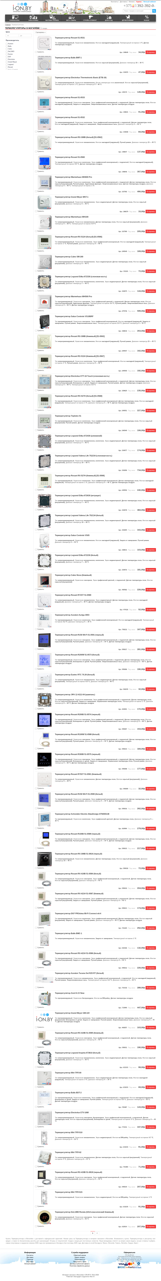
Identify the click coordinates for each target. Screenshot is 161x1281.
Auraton (10, 44)
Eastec (10, 54)
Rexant (10, 67)
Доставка (123, 2)
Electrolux (11, 59)
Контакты (114, 2)
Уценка (138, 2)
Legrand (10, 64)
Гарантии (30, 1259)
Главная (8, 24)
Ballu (9, 46)
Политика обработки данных (80, 1266)
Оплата (131, 2)
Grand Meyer (12, 62)
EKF (9, 57)
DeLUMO (11, 51)
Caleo (10, 49)
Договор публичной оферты (80, 1264)
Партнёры (30, 1262)
